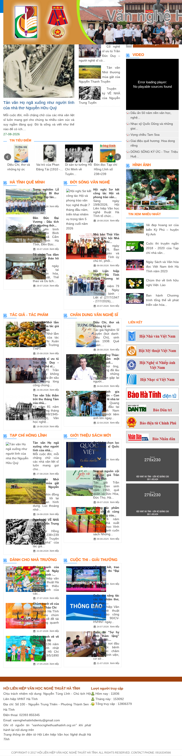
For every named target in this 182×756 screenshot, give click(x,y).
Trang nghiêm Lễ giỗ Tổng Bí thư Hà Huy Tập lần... (46, 193)
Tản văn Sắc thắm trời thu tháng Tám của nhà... (46, 399)
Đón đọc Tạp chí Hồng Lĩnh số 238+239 (105, 169)
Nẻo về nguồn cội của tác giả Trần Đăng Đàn (106, 475)
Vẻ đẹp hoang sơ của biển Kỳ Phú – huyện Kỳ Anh (162, 229)
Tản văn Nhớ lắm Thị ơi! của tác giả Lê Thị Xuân (46, 326)
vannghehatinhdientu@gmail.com (36, 720)
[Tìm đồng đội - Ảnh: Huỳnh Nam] (152, 191)
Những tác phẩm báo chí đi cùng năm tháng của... (106, 511)
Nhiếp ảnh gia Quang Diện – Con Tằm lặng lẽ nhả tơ (106, 395)
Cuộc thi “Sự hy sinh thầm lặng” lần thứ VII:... (106, 636)
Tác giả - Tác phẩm (29, 315)
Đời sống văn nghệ (90, 182)
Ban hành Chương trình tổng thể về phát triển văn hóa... (162, 300)
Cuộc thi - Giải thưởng (93, 560)
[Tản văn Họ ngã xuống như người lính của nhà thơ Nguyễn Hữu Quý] (38, 60)
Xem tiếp (54, 206)
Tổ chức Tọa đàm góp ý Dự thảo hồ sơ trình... (46, 258)
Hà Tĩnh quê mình (27, 182)
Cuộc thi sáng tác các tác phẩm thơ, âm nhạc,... (106, 599)
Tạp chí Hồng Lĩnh (28, 435)
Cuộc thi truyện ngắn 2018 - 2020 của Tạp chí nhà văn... (162, 248)
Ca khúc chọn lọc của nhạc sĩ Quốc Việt (106, 446)
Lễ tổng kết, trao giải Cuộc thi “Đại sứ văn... (106, 570)
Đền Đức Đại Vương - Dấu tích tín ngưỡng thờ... (46, 221)
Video (138, 55)
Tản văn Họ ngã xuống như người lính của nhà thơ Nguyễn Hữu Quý (38, 105)
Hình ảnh (142, 165)
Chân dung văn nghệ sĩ (94, 315)
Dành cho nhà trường (33, 560)
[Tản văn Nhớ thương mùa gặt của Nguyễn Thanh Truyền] (103, 67)
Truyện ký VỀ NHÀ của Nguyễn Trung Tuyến (46, 523)
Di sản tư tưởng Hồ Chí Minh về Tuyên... (78, 169)
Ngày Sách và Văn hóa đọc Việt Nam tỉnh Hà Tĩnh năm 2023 (162, 266)
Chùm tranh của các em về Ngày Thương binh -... (46, 570)
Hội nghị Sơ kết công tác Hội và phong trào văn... (106, 193)
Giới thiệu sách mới (90, 435)
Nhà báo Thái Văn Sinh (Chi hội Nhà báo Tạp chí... (106, 238)
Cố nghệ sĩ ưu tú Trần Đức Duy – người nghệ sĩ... (46, 362)
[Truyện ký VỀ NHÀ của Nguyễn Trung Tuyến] (103, 88)
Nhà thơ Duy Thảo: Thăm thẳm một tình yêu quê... (106, 358)
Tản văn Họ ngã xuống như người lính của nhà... (46, 446)
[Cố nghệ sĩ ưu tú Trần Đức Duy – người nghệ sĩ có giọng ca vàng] (103, 46)
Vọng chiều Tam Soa (145, 134)
